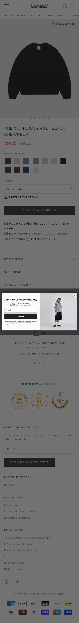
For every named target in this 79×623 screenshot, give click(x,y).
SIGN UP (20, 316)
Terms (10, 324)
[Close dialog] (74, 295)
